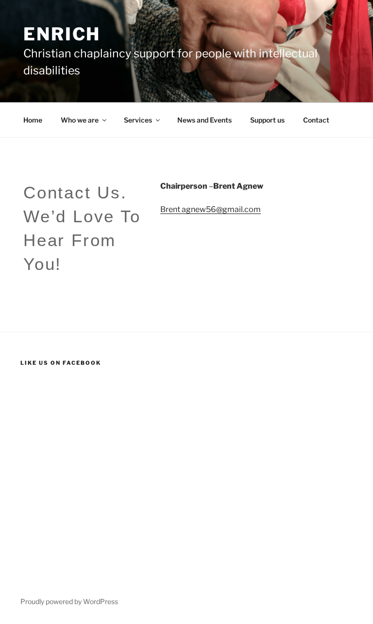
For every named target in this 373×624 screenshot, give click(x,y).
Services (138, 120)
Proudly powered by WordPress (69, 601)
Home (32, 120)
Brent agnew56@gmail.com (210, 209)
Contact (316, 120)
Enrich (62, 34)
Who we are (80, 120)
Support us (267, 120)
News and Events (204, 120)
